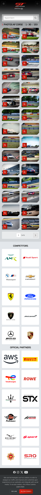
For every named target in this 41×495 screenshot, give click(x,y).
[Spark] (30, 437)
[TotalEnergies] (11, 378)
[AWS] (11, 359)
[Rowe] (30, 378)
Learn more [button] (20, 487)
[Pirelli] (30, 359)
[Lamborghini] (11, 316)
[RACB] (11, 456)
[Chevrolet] (30, 277)
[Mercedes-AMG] (11, 335)
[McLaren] (30, 316)
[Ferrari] (11, 296)
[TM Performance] (11, 417)
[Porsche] (30, 335)
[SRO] (30, 456)
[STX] (30, 398)
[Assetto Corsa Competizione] (30, 417)
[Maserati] (11, 398)
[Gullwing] (11, 437)
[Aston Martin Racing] (11, 258)
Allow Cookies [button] (26, 491)
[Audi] (30, 258)
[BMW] (11, 277)
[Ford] (30, 296)
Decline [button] (14, 491)
